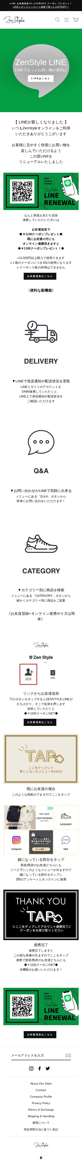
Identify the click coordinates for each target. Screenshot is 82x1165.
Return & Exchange (41, 1109)
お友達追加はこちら (40, 276)
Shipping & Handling (41, 1116)
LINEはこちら (40, 78)
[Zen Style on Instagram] (31, 1068)
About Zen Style (41, 1083)
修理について (41, 1122)
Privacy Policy (41, 1103)
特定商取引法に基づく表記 (41, 1129)
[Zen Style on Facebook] (39, 1068)
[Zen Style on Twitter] (48, 1068)
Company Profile (41, 1096)
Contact (41, 1090)
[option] (41, 5)
